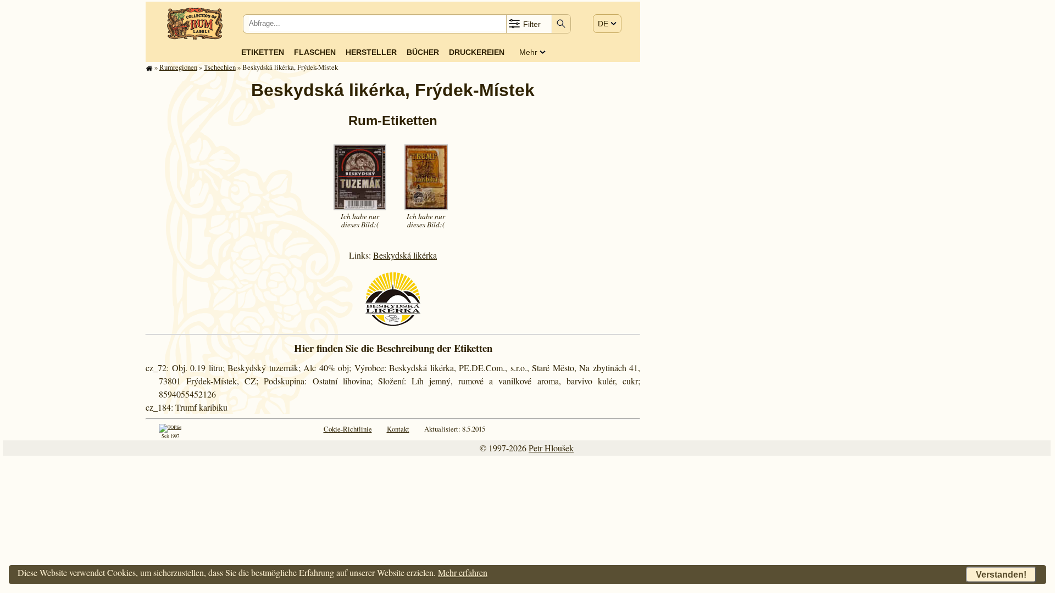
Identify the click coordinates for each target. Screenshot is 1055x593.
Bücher (423, 52)
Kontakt (398, 429)
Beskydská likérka (405, 255)
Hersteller (371, 52)
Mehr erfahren (462, 572)
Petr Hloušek (551, 448)
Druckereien (476, 52)
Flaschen (315, 52)
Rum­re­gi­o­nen (178, 67)
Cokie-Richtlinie (348, 429)
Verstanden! (1001, 574)
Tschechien (220, 67)
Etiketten (262, 52)
